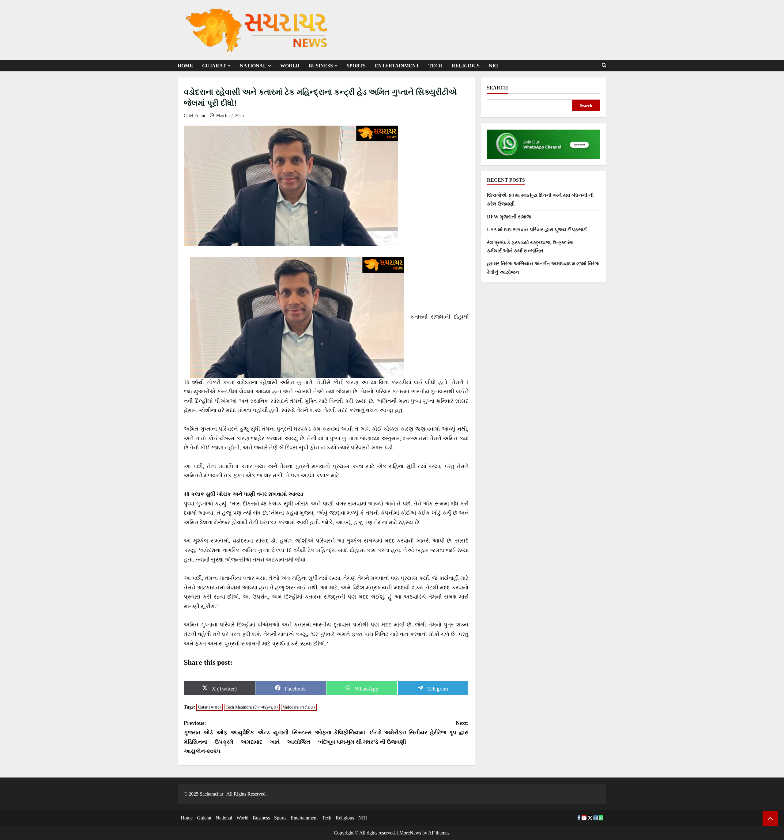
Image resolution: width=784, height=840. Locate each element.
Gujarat (214, 65)
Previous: (255, 737)
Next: (397, 732)
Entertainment (397, 65)
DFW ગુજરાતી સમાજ (509, 216)
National (253, 65)
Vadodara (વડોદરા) (299, 707)
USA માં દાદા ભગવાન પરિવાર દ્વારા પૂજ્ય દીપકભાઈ (537, 229)
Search (497, 87)
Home (185, 65)
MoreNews (410, 832)
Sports (356, 65)
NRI (493, 65)
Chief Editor (195, 115)
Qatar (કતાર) (209, 707)
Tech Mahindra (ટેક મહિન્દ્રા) (252, 707)
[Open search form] (604, 65)
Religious (466, 65)
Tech (435, 65)
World (290, 65)
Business (321, 65)
